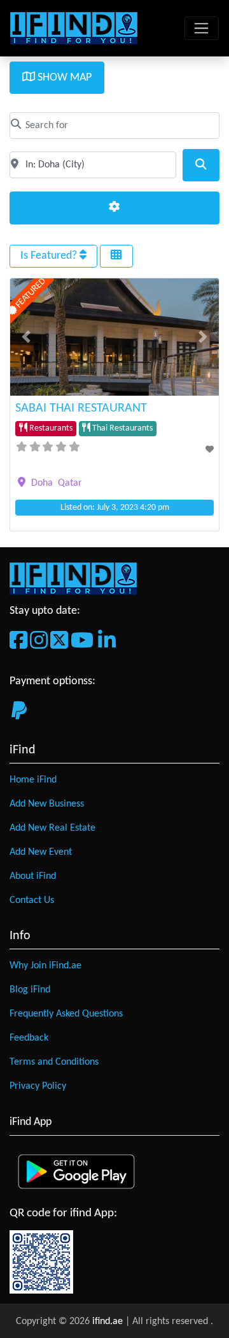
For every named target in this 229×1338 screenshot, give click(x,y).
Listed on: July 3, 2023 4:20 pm (114, 507)
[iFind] (73, 28)
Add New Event (41, 852)
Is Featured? (50, 255)
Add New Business (47, 804)
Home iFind (33, 780)
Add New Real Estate (52, 828)
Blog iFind (30, 990)
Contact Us (32, 900)
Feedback (29, 1038)
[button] (25, 337)
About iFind (33, 876)
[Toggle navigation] (201, 28)
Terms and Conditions (54, 1062)
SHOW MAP (63, 77)
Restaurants (50, 428)
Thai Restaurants (121, 428)
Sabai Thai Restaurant (81, 408)
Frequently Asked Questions (66, 1014)
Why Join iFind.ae (45, 966)
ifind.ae (108, 1321)
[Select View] (116, 256)
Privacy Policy (38, 1086)
